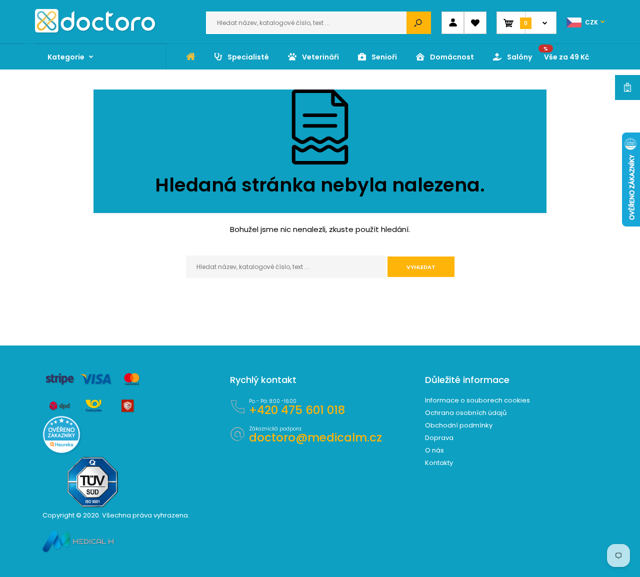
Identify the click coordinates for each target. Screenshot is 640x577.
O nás (434, 450)
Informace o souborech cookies (477, 400)
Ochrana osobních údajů (465, 413)
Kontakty (439, 463)
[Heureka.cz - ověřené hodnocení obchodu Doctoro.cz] (61, 451)
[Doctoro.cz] (95, 30)
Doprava (439, 437)
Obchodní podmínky (458, 425)
